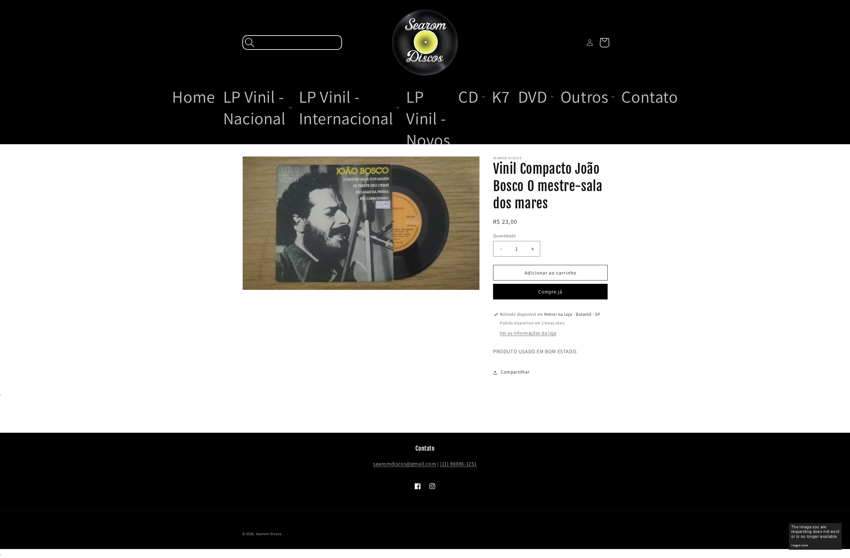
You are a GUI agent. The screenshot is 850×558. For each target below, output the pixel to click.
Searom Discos (269, 533)
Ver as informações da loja (528, 333)
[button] (292, 42)
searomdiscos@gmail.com (404, 463)
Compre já (550, 292)
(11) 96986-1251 (458, 463)
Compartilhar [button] (515, 372)
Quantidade (504, 236)
